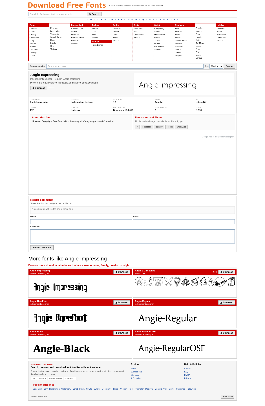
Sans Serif (37, 389)
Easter (219, 31)
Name (33, 216)
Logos (198, 46)
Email (135, 216)
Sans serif (138, 29)
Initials (53, 43)
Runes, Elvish (181, 40)
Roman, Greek (77, 37)
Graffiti (157, 43)
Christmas (221, 37)
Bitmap (95, 41)
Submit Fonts (136, 372)
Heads (199, 37)
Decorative (55, 31)
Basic (136, 25)
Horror (32, 55)
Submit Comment (42, 247)
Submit (229, 66)
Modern (116, 31)
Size (207, 66)
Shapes (178, 55)
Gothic (116, 25)
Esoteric (178, 43)
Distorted (33, 49)
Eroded (33, 46)
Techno (95, 25)
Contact (187, 368)
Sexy (198, 49)
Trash (157, 40)
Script (157, 25)
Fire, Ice (54, 28)
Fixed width (138, 35)
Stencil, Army (56, 37)
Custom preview (37, 66)
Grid (52, 46)
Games (178, 52)
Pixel (131, 389)
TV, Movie (200, 43)
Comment (35, 226)
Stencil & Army (161, 389)
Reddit (170, 127)
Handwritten (159, 35)
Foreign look (77, 25)
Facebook (146, 127)
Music (198, 55)
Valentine (220, 29)
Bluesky (159, 127)
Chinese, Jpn (77, 29)
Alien (177, 29)
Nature (199, 31)
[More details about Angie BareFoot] (80, 317)
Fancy (32, 25)
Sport (198, 34)
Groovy (33, 35)
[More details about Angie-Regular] (185, 317)
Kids (198, 40)
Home (133, 368)
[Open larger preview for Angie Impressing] (184, 84)
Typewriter (54, 34)
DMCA (187, 375)
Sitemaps (135, 375)
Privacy (187, 378)
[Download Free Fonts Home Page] (67, 5)
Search (95, 14)
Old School (34, 37)
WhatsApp (181, 127)
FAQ (186, 372)
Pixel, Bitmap (97, 45)
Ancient (178, 37)
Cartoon (33, 29)
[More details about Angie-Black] (80, 347)
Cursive (97, 389)
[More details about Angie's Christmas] (185, 281)
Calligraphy (159, 29)
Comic (32, 31)
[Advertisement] (168, 164)
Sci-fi (94, 35)
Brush (157, 37)
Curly (32, 40)
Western (33, 43)
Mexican (75, 35)
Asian (177, 35)
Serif (136, 31)
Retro (52, 40)
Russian (74, 40)
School (157, 31)
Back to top (228, 397)
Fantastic (179, 46)
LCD (94, 31)
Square (95, 29)
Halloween (221, 35)
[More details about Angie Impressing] (80, 286)
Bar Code (200, 28)
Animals (178, 31)
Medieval (116, 29)
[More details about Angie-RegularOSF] (185, 347)
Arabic (74, 31)
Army (198, 52)
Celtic (115, 35)
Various (53, 49)
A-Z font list (136, 378)
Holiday (220, 25)
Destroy (33, 52)
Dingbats (179, 25)
